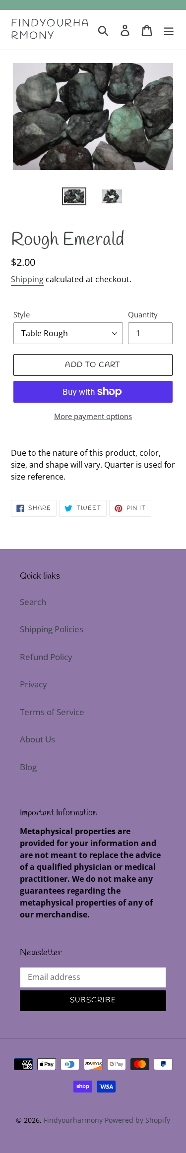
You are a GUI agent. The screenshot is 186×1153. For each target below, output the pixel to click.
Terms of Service (52, 712)
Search (33, 601)
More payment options (93, 416)
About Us (37, 739)
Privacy (33, 684)
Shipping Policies (51, 629)
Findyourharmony (50, 29)
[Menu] (169, 29)
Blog (28, 767)
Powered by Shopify (137, 1120)
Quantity (143, 314)
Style (21, 314)
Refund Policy (46, 657)
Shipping (27, 279)
